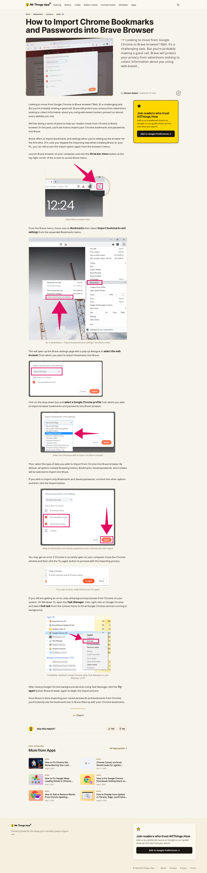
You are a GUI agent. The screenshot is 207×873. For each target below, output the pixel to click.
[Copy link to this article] (178, 93)
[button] (66, 379)
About (163, 868)
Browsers (38, 14)
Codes (78, 4)
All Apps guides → (118, 748)
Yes (112, 728)
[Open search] (178, 5)
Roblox (67, 4)
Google (49, 14)
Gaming (57, 4)
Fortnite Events (108, 4)
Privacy (183, 868)
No (123, 728)
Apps (133, 4)
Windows (123, 4)
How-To (60, 14)
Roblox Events (91, 4)
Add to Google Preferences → (156, 133)
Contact (173, 868)
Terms (193, 868)
